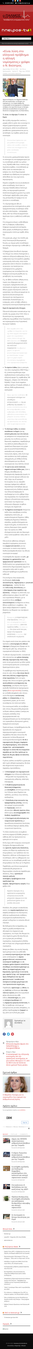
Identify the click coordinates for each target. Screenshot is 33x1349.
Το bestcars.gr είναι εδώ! (11, 1317)
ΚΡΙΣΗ (28, 71)
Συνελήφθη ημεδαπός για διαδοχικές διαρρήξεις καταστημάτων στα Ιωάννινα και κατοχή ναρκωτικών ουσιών (20, 1172)
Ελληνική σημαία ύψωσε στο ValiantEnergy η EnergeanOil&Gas (17, 1046)
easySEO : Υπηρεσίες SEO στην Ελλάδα (15, 1237)
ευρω (23, 71)
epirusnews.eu (8, 1240)
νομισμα (5, 73)
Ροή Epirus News (11, 1247)
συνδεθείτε (22, 1110)
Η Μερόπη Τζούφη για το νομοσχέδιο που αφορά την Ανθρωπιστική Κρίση (14, 1097)
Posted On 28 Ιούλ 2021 (18, 1210)
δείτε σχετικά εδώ (14, 691)
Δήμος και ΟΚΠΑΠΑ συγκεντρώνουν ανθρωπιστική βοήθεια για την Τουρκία (21, 1142)
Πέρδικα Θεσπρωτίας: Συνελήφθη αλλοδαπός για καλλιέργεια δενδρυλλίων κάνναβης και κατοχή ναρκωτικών (21, 1202)
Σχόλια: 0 (15, 71)
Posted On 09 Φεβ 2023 (18, 1148)
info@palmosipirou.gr (23, 3)
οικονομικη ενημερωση (14, 73)
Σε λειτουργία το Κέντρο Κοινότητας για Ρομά (20, 1217)
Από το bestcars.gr (12, 1313)
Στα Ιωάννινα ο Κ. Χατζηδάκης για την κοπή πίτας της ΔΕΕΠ (20, 1187)
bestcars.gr (7, 1234)
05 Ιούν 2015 (14, 69)
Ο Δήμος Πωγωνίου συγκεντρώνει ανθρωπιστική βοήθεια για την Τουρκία (21, 1156)
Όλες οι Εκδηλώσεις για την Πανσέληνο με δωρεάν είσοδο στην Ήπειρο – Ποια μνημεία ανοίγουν (16, 1299)
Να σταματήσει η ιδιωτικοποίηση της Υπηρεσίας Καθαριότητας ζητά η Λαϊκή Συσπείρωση (15, 1273)
